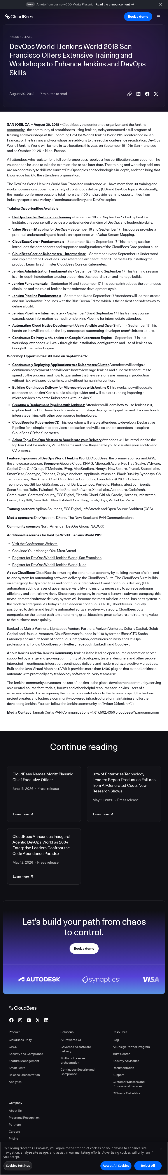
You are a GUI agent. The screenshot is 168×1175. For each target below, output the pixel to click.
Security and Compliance (26, 1054)
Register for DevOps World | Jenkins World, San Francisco (57, 558)
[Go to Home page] (19, 16)
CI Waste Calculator (126, 1093)
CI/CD (13, 1047)
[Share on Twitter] (156, 94)
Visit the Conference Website (35, 544)
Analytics (15, 1082)
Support (118, 1075)
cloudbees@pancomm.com (137, 712)
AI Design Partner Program (131, 1047)
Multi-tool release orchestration (73, 1060)
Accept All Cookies (116, 1166)
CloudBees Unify (20, 1040)
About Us (15, 1110)
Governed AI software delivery (76, 1049)
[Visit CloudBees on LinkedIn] (46, 1020)
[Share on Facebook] (147, 94)
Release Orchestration (24, 1075)
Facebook (84, 644)
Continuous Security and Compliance (77, 1072)
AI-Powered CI (71, 1040)
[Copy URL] (129, 94)
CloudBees (70, 125)
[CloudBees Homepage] (23, 1008)
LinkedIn (101, 644)
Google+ (121, 644)
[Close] (161, 1148)
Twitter (68, 644)
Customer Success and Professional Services (129, 1084)
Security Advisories (126, 1061)
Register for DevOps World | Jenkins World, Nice (49, 565)
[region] (84, 1158)
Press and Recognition (24, 1117)
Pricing (13, 1138)
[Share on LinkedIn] (138, 94)
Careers (14, 1131)
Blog (116, 1040)
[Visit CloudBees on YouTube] (29, 1020)
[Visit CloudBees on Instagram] (20, 1020)
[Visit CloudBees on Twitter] (37, 1020)
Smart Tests (17, 1068)
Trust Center (121, 1054)
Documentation (123, 1068)
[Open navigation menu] (158, 16)
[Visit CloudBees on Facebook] (11, 1020)
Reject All (148, 1166)
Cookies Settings (18, 1166)
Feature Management (24, 1061)
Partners (15, 1124)
